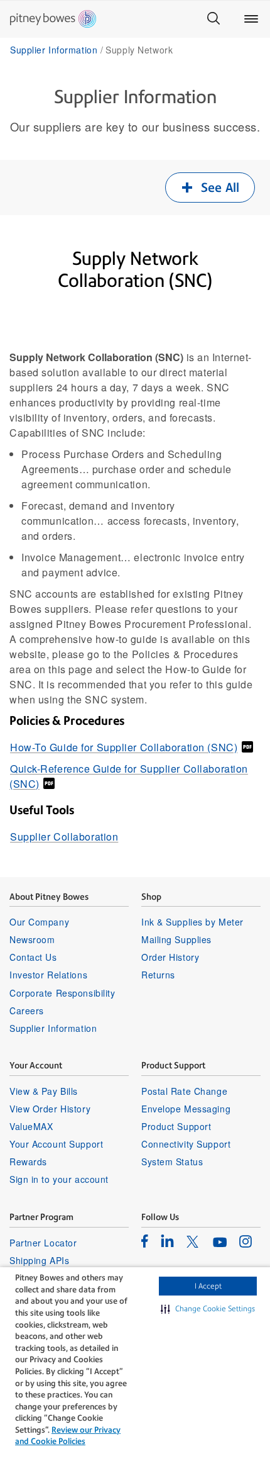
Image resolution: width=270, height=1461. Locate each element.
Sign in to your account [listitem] (59, 1179)
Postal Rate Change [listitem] (184, 1091)
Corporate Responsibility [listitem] (62, 993)
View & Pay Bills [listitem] (43, 1091)
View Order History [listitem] (49, 1108)
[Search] (213, 19)
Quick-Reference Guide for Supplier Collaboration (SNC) (128, 776)
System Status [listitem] (172, 1161)
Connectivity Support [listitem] (185, 1144)
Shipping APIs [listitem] (39, 1260)
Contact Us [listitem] (33, 957)
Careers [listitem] (26, 1010)
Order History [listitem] (170, 957)
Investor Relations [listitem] (48, 974)
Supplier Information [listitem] (53, 1028)
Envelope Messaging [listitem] (185, 1108)
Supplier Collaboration (64, 836)
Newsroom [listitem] (32, 939)
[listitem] (144, 1241)
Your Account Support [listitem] (56, 1144)
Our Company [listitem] (39, 921)
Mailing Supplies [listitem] (176, 939)
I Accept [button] (208, 1286)
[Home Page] (53, 19)
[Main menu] (251, 19)
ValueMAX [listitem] (31, 1126)
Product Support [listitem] (176, 1126)
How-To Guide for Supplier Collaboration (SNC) (123, 747)
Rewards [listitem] (28, 1161)
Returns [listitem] (158, 974)
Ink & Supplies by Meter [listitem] (192, 921)
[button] (207, 1309)
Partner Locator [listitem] (43, 1242)
